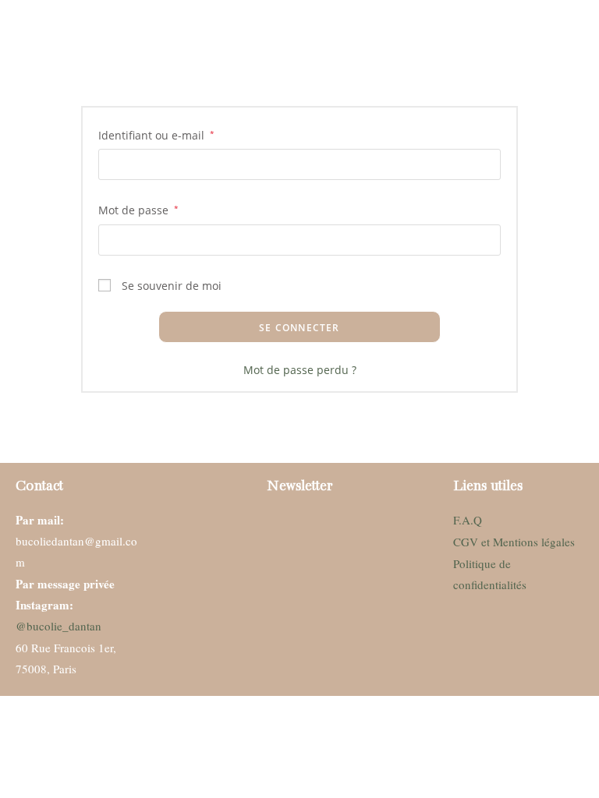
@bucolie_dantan (58, 626)
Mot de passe (138, 208)
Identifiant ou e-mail (156, 134)
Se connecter (299, 327)
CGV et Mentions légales (514, 541)
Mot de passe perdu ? (299, 369)
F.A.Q (467, 520)
